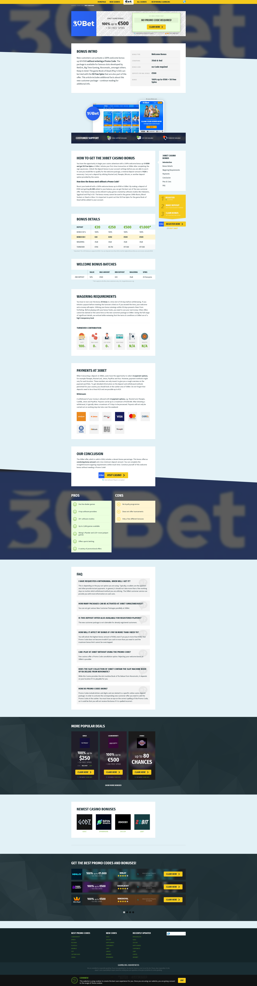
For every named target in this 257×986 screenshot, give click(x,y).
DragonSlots (137, 937)
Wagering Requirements (171, 170)
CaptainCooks (75, 954)
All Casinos (142, 2)
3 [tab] (130, 912)
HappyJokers (110, 942)
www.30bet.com (152, 99)
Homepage (102, 2)
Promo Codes (80, 5)
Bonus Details (168, 166)
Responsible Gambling (161, 2)
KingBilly (74, 948)
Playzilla (74, 945)
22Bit (142, 831)
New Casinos (115, 2)
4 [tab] (133, 912)
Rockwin (74, 942)
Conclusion (167, 178)
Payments (166, 174)
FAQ (164, 185)
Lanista (108, 951)
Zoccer (123, 831)
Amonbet (109, 954)
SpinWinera (103, 831)
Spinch (73, 940)
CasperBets (109, 945)
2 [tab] (127, 912)
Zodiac (142, 736)
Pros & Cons (167, 182)
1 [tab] (124, 912)
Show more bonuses (113, 785)
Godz (84, 831)
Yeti (72, 951)
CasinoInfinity (113, 736)
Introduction (167, 162)
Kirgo (85, 736)
